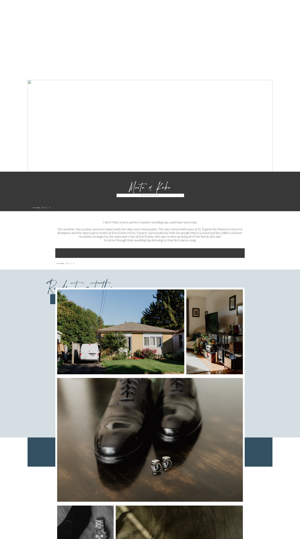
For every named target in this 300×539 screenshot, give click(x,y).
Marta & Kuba (150, 187)
